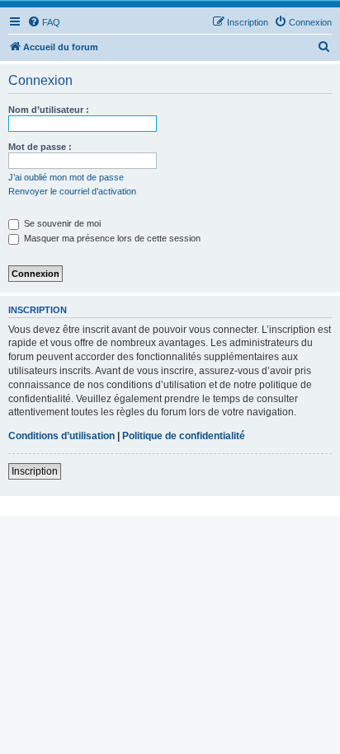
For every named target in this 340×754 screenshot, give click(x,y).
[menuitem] (43, 22)
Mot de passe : (40, 147)
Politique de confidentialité (183, 436)
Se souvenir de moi (61, 223)
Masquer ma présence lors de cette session (111, 238)
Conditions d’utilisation (61, 436)
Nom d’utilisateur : (48, 110)
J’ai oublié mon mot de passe (66, 177)
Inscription (35, 471)
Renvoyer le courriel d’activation (72, 191)
